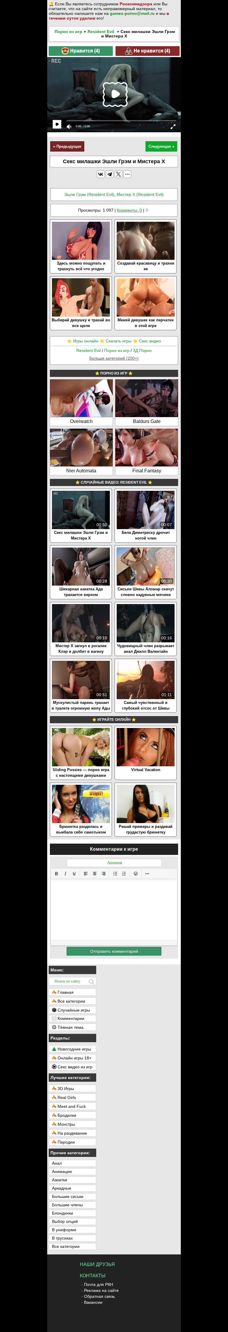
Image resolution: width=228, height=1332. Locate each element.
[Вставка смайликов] (135, 873)
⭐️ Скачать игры (115, 341)
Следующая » (161, 146)
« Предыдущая (67, 146)
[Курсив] (65, 873)
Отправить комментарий (114, 951)
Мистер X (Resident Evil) (140, 194)
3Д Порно (142, 350)
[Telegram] (109, 174)
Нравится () (84, 50)
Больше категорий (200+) (114, 358)
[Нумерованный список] (124, 873)
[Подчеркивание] (74, 873)
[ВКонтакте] (100, 174)
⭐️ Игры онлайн (82, 341)
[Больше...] (147, 873)
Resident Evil (101, 31)
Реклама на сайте (101, 1290)
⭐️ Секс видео (147, 341)
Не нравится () (151, 50)
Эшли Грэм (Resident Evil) (89, 194)
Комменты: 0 (129, 210)
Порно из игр (68, 31)
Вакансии (93, 1302)
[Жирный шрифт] (56, 873)
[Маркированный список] (115, 873)
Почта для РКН (98, 1284)
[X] (118, 174)
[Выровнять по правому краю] (103, 873)
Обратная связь (99, 1296)
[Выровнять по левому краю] (85, 873)
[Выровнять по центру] (94, 873)
